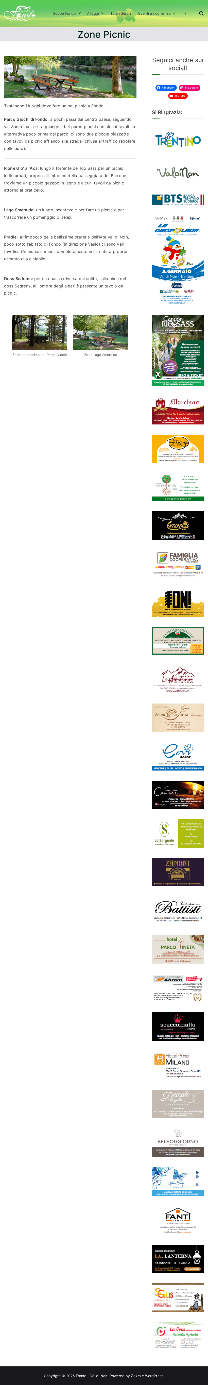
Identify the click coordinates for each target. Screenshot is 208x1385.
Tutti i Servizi (121, 13)
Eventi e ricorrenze (154, 13)
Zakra (136, 1376)
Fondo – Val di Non (91, 1376)
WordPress (154, 1376)
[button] (78, 13)
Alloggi (93, 13)
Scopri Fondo (64, 13)
